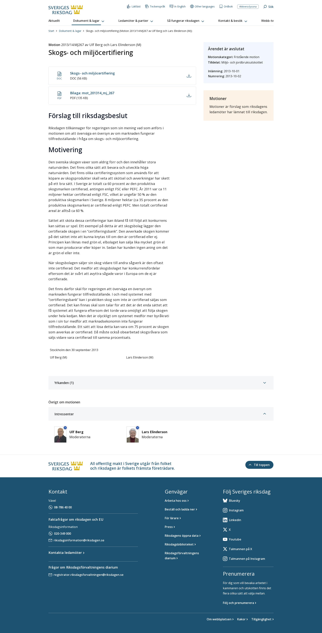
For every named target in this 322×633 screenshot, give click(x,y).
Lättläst (136, 6)
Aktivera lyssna (248, 6)
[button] (89, 20)
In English (180, 6)
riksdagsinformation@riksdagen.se (79, 540)
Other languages (205, 6)
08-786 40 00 (63, 507)
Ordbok (228, 6)
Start (51, 31)
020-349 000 (62, 534)
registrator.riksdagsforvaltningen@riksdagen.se (89, 575)
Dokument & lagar (70, 31)
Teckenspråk (157, 6)
